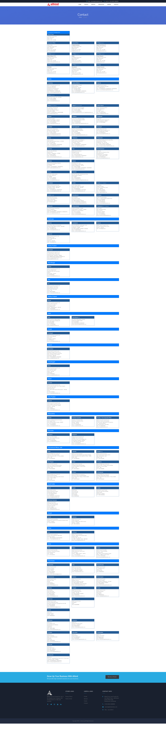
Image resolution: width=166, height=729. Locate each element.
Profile (85, 696)
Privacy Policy (68, 696)
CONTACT (116, 4)
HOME (79, 4)
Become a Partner (112, 677)
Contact (86, 703)
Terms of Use (68, 698)
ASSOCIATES (101, 4)
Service (86, 698)
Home (80, 17)
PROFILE (86, 4)
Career (85, 701)
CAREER (109, 4)
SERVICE (93, 4)
